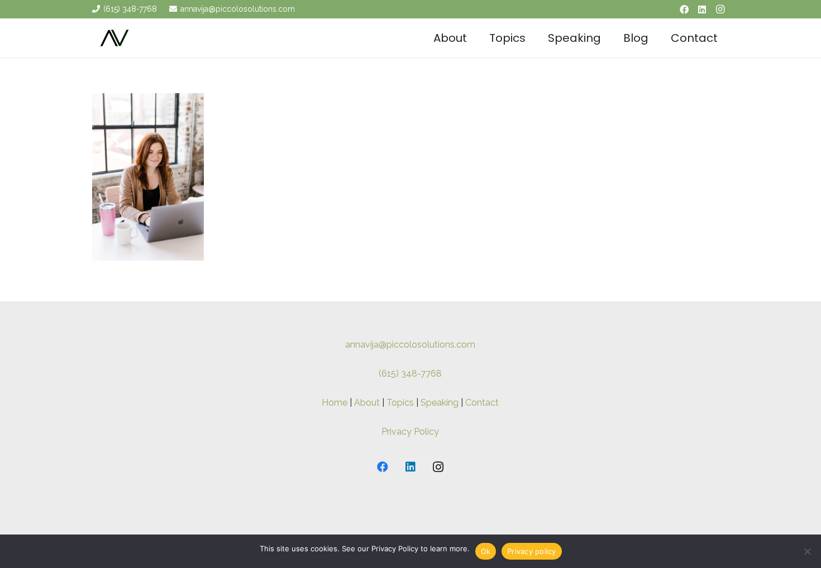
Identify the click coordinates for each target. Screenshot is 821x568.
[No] (807, 551)
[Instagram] (720, 9)
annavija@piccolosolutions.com (410, 344)
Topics (400, 402)
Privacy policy (531, 551)
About (367, 402)
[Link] (114, 38)
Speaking (440, 402)
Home (334, 402)
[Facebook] (684, 9)
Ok (486, 551)
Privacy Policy (410, 431)
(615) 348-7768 (410, 373)
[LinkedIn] (702, 9)
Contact (482, 402)
